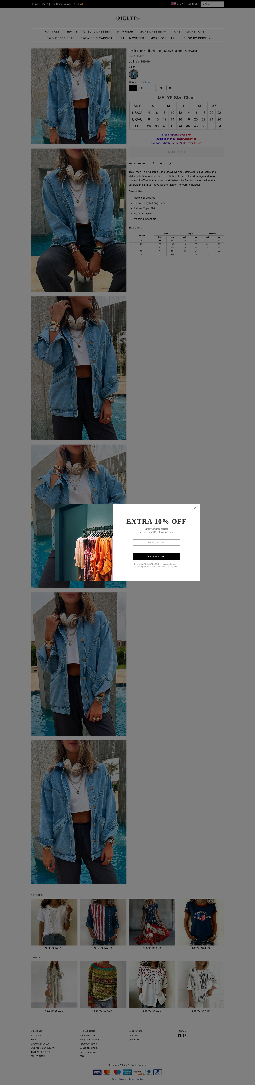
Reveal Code (156, 557)
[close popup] (194, 508)
